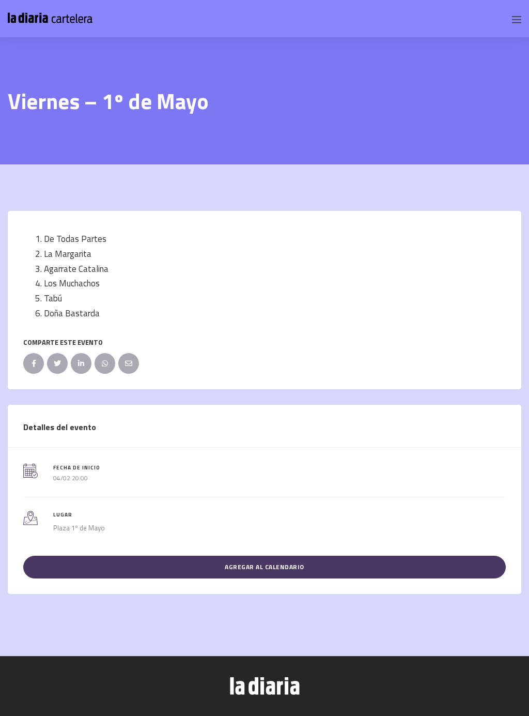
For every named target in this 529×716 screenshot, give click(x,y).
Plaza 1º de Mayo (79, 528)
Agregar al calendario (264, 567)
